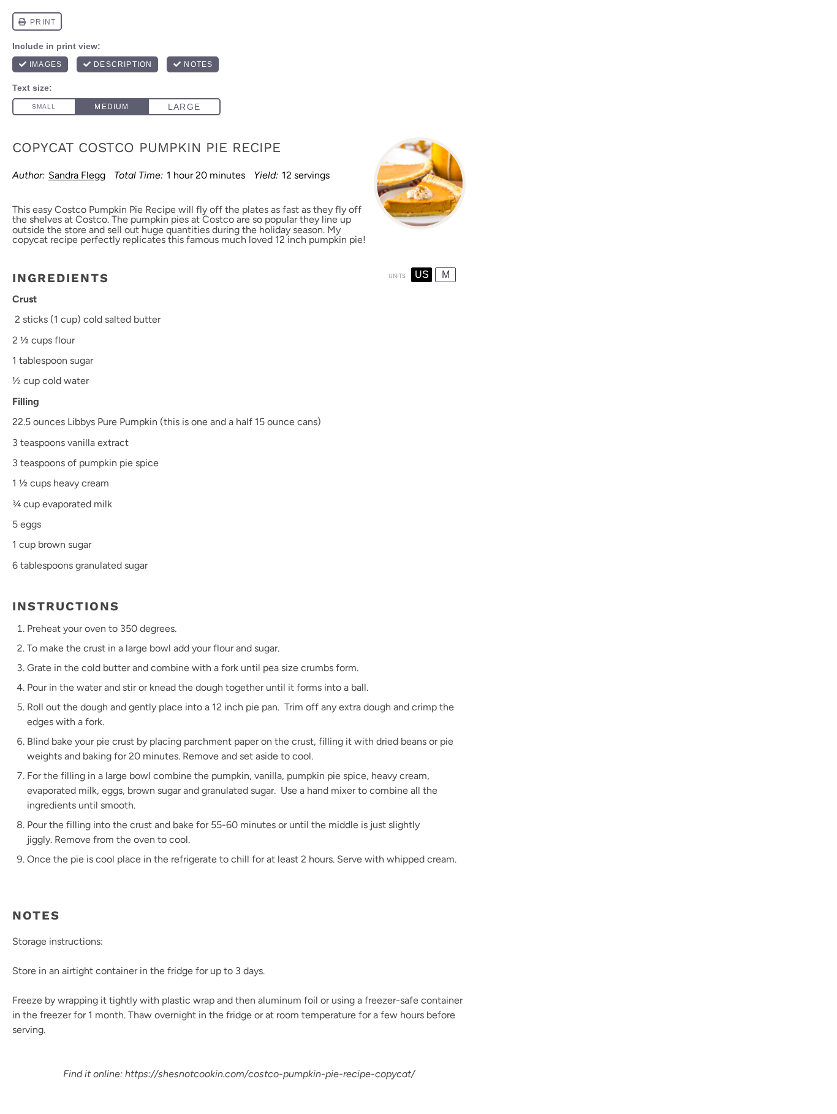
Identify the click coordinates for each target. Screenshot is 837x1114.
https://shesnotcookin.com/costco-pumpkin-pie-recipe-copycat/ (270, 1074)
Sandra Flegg (76, 175)
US (422, 274)
